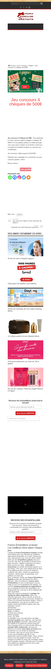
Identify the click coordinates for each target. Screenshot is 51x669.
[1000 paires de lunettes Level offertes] (25, 281)
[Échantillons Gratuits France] (25, 19)
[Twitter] (27, 7)
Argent (31, 66)
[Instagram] (19, 177)
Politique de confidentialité (36, 665)
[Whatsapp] (10, 177)
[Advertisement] (25, 49)
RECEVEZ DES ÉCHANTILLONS (25, 520)
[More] (28, 177)
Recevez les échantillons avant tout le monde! (25, 402)
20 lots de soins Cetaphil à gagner (21, 258)
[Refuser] (48, 663)
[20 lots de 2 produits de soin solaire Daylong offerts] (25, 306)
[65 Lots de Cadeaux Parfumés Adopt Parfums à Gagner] (25, 386)
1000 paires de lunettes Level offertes (22, 284)
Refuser (19, 665)
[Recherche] (41, 3)
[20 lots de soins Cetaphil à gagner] (25, 256)
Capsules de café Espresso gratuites (25, 226)
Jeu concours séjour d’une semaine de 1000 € (27, 221)
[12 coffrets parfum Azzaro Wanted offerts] (25, 333)
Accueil (12, 66)
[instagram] (29, 7)
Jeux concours (22, 66)
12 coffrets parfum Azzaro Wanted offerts (23, 336)
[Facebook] (24, 7)
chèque (19, 214)
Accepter (9, 665)
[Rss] (21, 7)
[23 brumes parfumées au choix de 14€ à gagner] (25, 359)
